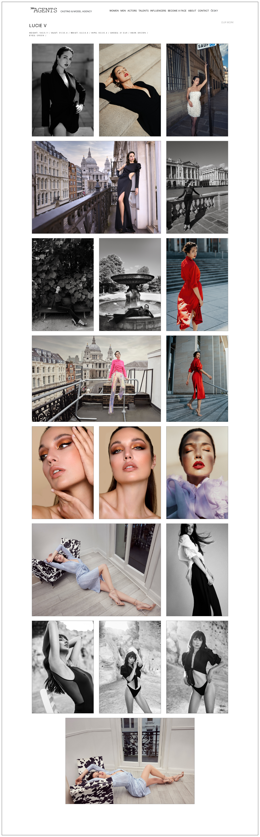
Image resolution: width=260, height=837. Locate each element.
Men (123, 10)
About (192, 10)
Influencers (158, 10)
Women (114, 10)
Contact (203, 10)
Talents (143, 10)
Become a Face (177, 10)
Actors (132, 10)
